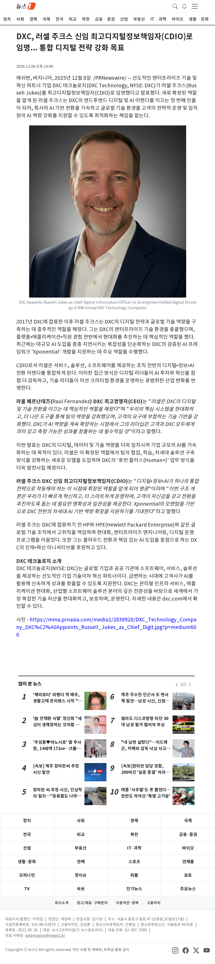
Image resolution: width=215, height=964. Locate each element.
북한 (134, 834)
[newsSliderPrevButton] (176, 684)
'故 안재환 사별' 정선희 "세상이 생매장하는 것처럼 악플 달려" (57, 725)
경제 (134, 820)
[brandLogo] (26, 5)
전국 (27, 834)
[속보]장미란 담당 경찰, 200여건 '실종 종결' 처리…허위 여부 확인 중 (145, 772)
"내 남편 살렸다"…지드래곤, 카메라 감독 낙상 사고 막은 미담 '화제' (144, 749)
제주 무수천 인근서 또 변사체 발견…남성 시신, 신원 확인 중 (145, 701)
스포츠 (134, 861)
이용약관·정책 (127, 902)
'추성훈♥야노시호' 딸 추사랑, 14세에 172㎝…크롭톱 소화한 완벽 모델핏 (57, 749)
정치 (27, 820)
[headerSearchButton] (175, 6)
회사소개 (61, 902)
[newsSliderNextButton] (189, 684)
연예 (81, 861)
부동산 (81, 848)
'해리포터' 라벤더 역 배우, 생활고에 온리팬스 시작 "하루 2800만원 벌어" (57, 701)
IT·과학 (134, 848)
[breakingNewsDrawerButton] (184, 6)
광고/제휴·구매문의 (92, 902)
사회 (81, 820)
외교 (81, 834)
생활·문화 (27, 861)
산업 (27, 848)
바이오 (188, 848)
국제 (188, 820)
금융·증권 (188, 834)
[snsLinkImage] (175, 950)
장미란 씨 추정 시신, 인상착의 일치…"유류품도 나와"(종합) (57, 796)
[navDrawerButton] (195, 6)
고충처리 (153, 902)
